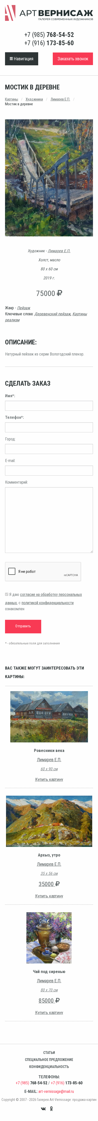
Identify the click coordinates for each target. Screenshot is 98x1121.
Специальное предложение (49, 1060)
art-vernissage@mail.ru (56, 1091)
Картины (11, 99)
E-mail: (10, 460)
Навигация (23, 58)
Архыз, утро (49, 854)
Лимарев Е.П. (60, 99)
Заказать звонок (73, 58)
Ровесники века (49, 750)
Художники (34, 99)
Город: (10, 439)
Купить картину (49, 779)
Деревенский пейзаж (52, 314)
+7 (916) (49, 43)
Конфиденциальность (49, 1067)
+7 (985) (49, 34)
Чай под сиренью (49, 971)
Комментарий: (16, 482)
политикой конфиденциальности (48, 602)
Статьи (49, 1053)
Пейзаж (23, 307)
